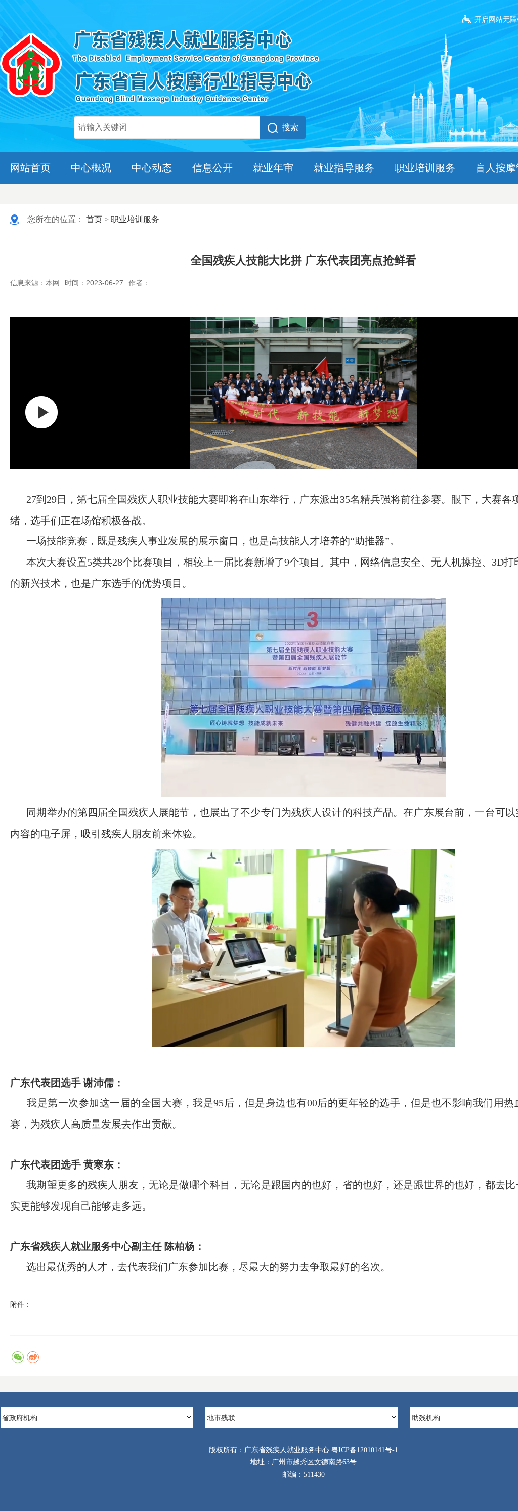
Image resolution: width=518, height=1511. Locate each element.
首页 (94, 219)
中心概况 (91, 168)
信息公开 (212, 168)
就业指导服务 (344, 168)
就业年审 (273, 168)
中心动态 (152, 168)
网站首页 (30, 168)
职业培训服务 (425, 168)
